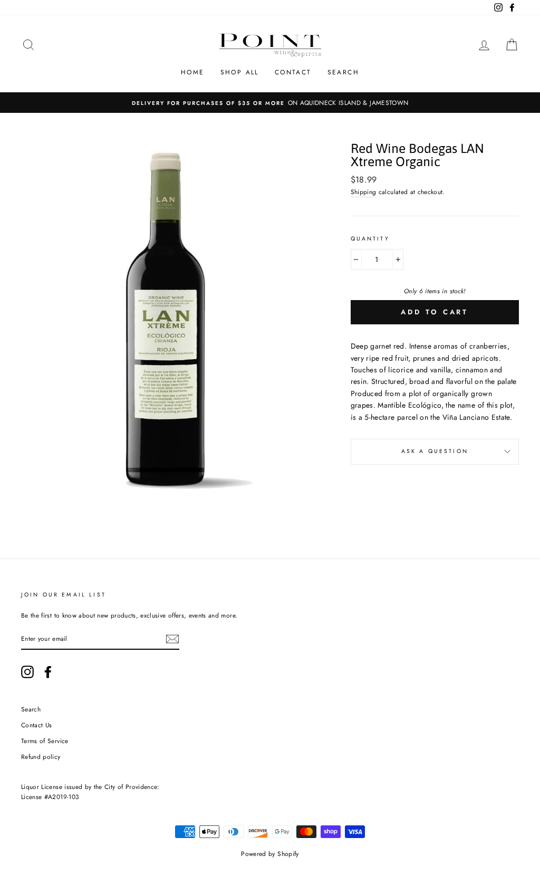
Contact (293, 72)
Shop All (239, 72)
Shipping (364, 191)
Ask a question (434, 451)
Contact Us (36, 724)
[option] (270, 103)
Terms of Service (45, 740)
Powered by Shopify (269, 854)
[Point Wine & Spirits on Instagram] (27, 672)
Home (193, 72)
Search (343, 72)
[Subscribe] (172, 639)
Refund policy (41, 756)
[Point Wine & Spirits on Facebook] (48, 672)
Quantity (370, 239)
